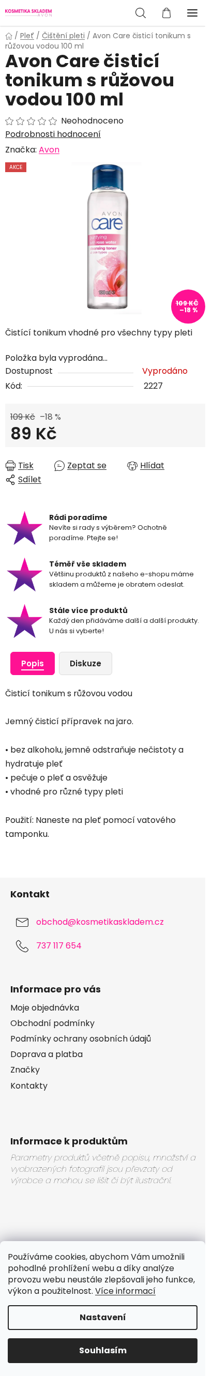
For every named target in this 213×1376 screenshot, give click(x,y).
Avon (49, 150)
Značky (25, 1070)
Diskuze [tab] (85, 663)
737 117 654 (59, 946)
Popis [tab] (32, 663)
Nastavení (103, 1317)
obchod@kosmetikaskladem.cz (100, 922)
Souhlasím (103, 1350)
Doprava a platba (46, 1054)
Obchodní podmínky (52, 1023)
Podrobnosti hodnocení (53, 134)
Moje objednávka (44, 1008)
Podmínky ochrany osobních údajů (80, 1039)
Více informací (125, 1291)
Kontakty (29, 1086)
